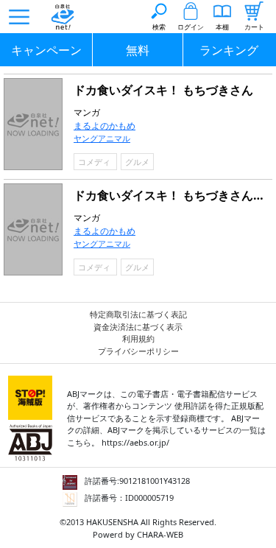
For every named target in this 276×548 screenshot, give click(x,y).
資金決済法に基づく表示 (138, 326)
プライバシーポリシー (138, 350)
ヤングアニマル (102, 138)
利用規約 (138, 338)
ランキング (228, 50)
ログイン (190, 27)
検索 (159, 27)
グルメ (137, 161)
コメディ (95, 161)
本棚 (222, 27)
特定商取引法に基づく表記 (138, 314)
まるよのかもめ (104, 125)
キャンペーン (46, 50)
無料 (137, 50)
